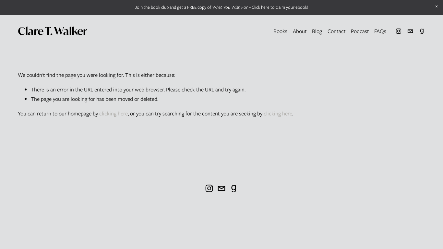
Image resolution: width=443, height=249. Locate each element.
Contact (337, 31)
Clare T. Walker (52, 31)
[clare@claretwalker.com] (410, 31)
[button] (436, 6)
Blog (317, 31)
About (300, 31)
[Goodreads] (422, 31)
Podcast (360, 31)
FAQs (380, 31)
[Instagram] (398, 31)
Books (280, 31)
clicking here (113, 113)
